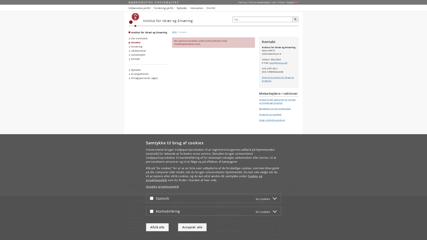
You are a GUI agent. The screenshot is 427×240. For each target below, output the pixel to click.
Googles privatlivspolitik (162, 186)
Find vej (242, 2)
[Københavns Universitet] (134, 20)
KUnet (281, 2)
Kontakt (135, 58)
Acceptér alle (192, 227)
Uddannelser (138, 50)
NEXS (174, 32)
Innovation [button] (196, 8)
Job (274, 2)
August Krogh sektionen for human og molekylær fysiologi (277, 101)
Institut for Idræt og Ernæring (149, 32)
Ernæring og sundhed (270, 114)
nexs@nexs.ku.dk (278, 62)
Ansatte (135, 42)
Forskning (136, 46)
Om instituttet (139, 38)
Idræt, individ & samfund (272, 120)
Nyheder (136, 70)
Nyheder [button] (182, 8)
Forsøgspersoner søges (144, 78)
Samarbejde (138, 54)
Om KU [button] (210, 8)
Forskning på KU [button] (164, 8)
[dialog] (213, 187)
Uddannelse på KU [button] (140, 8)
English (290, 2)
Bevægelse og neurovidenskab (275, 108)
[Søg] (295, 19)
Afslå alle (157, 227)
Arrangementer (140, 74)
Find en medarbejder (259, 2)
